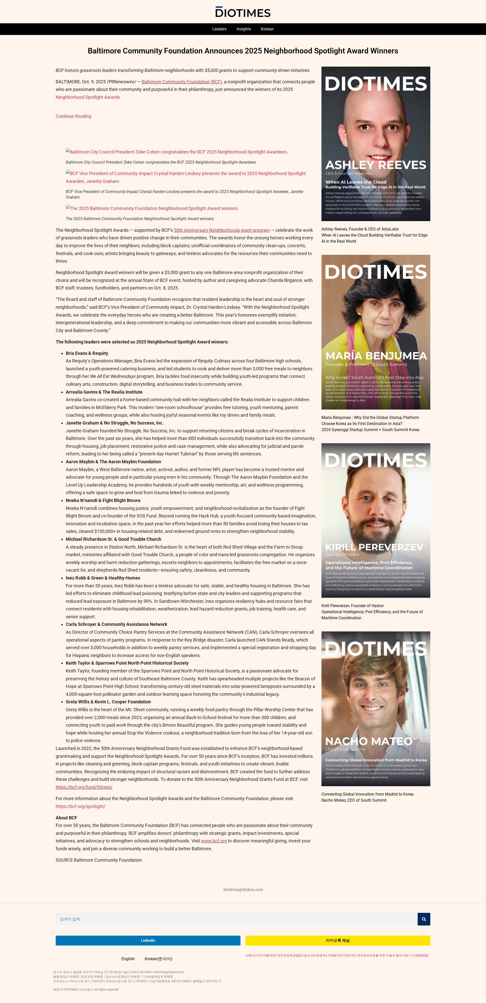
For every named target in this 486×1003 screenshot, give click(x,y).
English (128, 958)
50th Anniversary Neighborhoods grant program (222, 230)
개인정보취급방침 (289, 955)
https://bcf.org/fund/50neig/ (84, 787)
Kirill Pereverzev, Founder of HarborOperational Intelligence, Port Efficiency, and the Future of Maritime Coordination (372, 611)
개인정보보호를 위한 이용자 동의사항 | (383, 955)
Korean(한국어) (158, 958)
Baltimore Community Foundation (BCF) (182, 81)
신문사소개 (253, 955)
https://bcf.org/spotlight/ (80, 806)
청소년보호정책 (314, 955)
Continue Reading (73, 116)
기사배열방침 (419, 955)
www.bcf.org (214, 840)
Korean (267, 29)
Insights (244, 29)
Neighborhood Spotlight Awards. (88, 97)
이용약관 (269, 955)
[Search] (424, 919)
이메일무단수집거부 (341, 955)
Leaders (219, 29)
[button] (177, 152)
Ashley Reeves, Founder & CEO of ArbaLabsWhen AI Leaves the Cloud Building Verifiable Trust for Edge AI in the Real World (374, 235)
